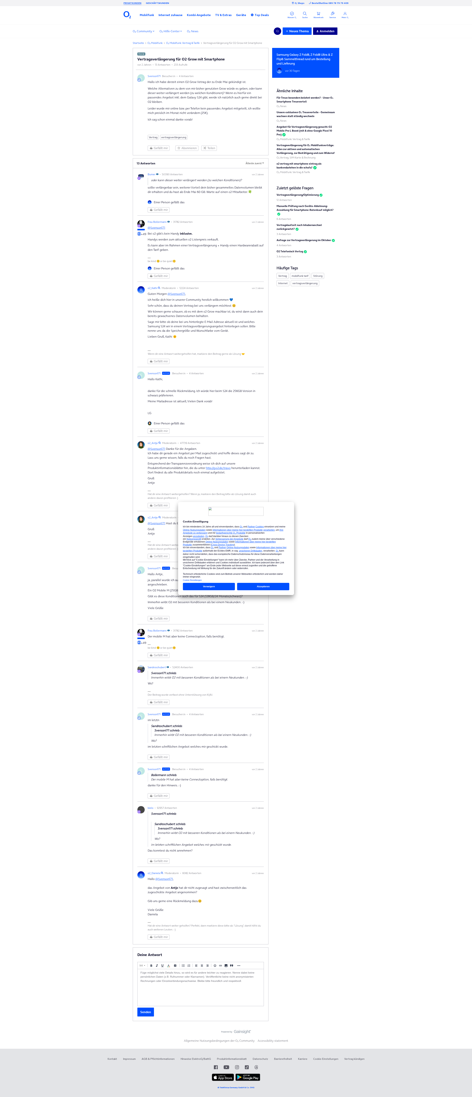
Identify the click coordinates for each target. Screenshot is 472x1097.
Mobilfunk (147, 15)
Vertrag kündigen (354, 1059)
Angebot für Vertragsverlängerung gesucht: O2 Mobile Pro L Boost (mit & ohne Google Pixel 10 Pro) (304, 130)
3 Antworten (284, 234)
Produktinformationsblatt (232, 1059)
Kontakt (112, 1059)
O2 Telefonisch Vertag (290, 251)
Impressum (129, 1059)
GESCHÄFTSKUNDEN (157, 3)
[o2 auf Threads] (256, 1067)
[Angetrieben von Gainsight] (236, 1032)
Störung (317, 276)
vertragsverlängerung (173, 137)
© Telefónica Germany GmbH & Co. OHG (236, 1087)
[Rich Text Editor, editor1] (201, 987)
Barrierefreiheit (283, 1059)
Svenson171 (154, 76)
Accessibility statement (273, 1041)
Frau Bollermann (157, 222)
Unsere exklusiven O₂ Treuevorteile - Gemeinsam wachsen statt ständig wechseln (306, 114)
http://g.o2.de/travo (218, 468)
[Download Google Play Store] (247, 1080)
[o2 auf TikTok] (247, 1067)
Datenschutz (260, 1059)
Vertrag (153, 137)
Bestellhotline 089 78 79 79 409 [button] (330, 3)
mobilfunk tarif (300, 276)
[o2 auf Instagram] (237, 1067)
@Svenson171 (156, 228)
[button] (147, 15)
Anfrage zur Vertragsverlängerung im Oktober (304, 240)
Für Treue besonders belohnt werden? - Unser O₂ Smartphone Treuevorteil (305, 99)
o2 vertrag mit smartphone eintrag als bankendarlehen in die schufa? (299, 165)
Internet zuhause (171, 15)
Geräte (241, 15)
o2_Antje (153, 443)
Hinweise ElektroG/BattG (196, 1059)
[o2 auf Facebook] (216, 1067)
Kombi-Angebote (199, 15)
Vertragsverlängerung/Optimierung (298, 195)
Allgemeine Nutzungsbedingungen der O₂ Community (219, 1041)
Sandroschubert (157, 667)
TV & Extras (223, 15)
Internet (283, 283)
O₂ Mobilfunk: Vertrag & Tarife (183, 43)
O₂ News (192, 31)
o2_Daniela (154, 873)
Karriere (302, 1059)
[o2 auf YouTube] (226, 1067)
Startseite (138, 43)
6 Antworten (284, 219)
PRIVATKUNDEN (132, 3)
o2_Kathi (152, 288)
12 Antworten (284, 200)
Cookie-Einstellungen (325, 1059)
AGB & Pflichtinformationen (158, 1059)
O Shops (299, 3)
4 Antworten (284, 245)
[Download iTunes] (223, 1080)
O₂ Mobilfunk (155, 43)
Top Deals (262, 15)
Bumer (151, 174)
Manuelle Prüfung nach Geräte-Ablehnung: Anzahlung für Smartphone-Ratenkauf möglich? (305, 208)
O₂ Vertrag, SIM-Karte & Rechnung (296, 157)
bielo (150, 808)
